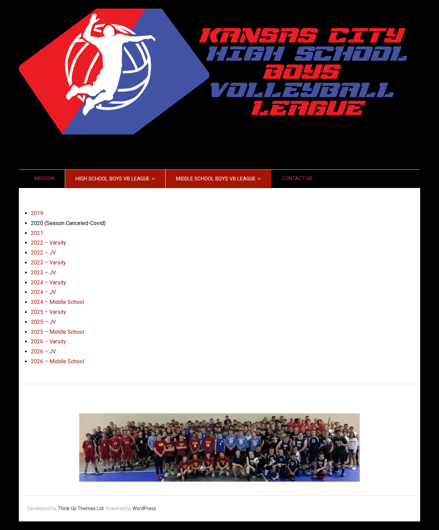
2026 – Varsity (48, 341)
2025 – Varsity (48, 312)
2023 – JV (43, 272)
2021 (37, 233)
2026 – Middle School (57, 361)
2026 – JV (43, 351)
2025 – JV (43, 322)
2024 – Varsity (48, 282)
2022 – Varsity (48, 242)
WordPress (144, 508)
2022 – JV (43, 252)
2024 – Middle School (57, 302)
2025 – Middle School (57, 332)
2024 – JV (43, 292)
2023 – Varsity (48, 262)
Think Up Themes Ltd (81, 508)
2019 (37, 213)
